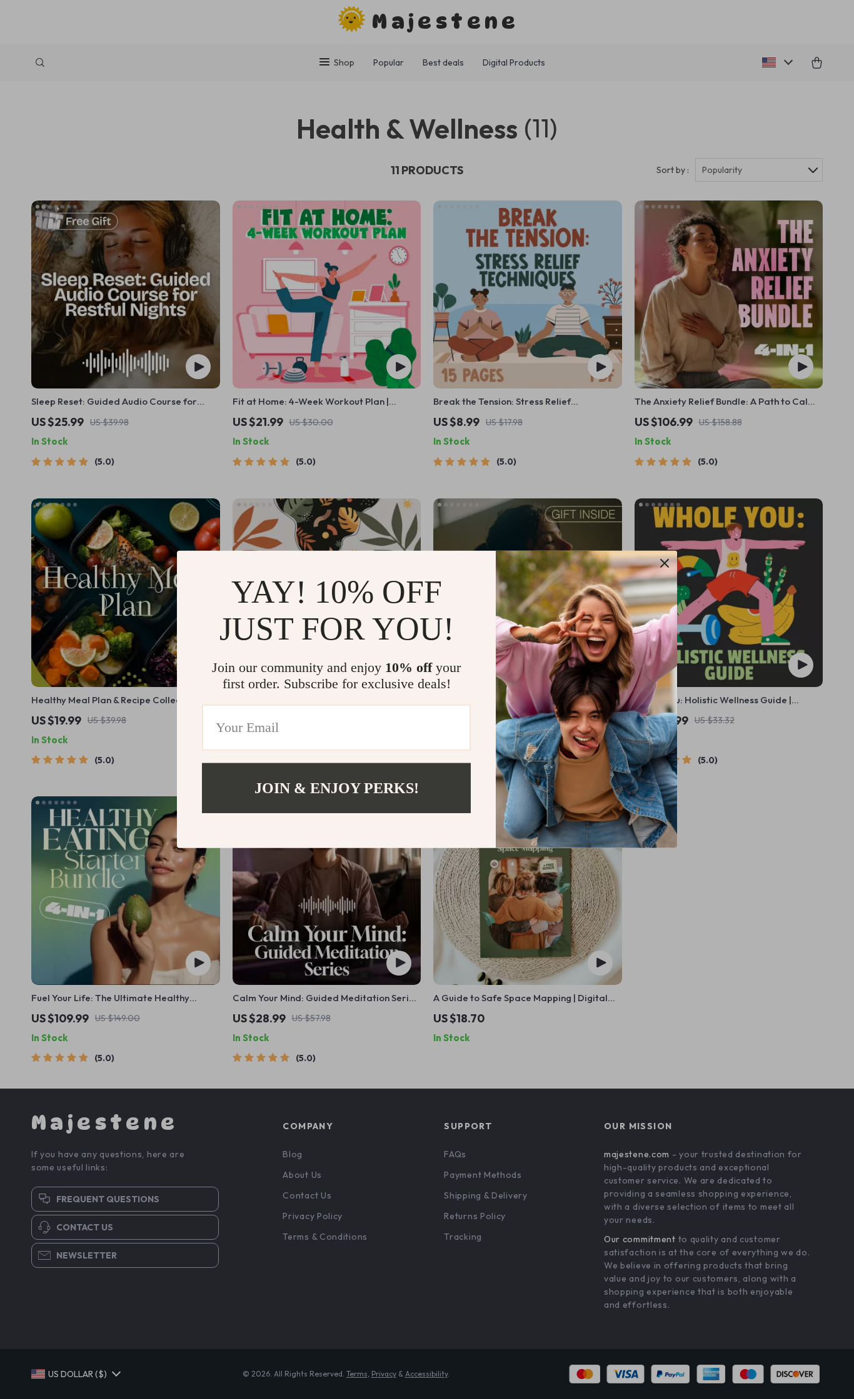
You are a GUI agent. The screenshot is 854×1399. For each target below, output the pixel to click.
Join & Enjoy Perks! (336, 788)
